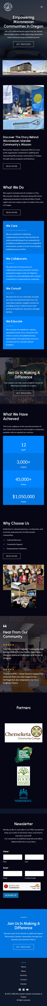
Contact (23, 979)
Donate (23, 984)
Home (23, 962)
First (5, 862)
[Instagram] (23, 989)
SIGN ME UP (11, 895)
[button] (12, 556)
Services (23, 975)
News (23, 971)
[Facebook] (20, 989)
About (23, 967)
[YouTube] (27, 989)
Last (26, 862)
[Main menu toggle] (41, 6)
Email (5, 878)
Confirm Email (30, 878)
